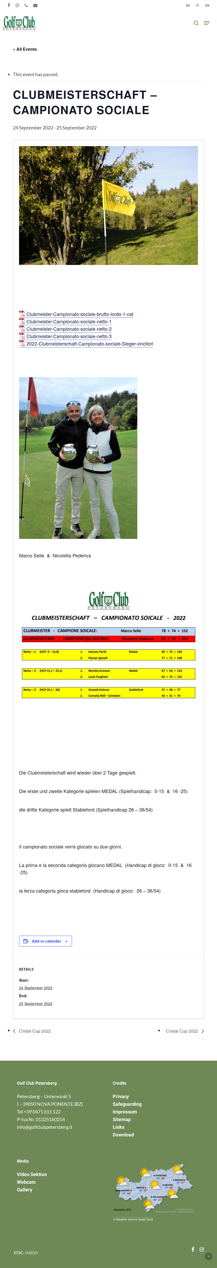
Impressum (125, 1112)
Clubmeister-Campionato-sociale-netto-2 (69, 328)
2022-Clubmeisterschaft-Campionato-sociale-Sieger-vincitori (89, 343)
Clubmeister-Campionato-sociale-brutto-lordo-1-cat (79, 313)
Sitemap (122, 1119)
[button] (207, 23)
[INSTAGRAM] (17, 5)
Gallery (24, 1189)
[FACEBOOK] (9, 5)
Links (118, 1127)
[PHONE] (26, 5)
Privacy (121, 1096)
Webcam (26, 1182)
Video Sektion (32, 1174)
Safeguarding (127, 1104)
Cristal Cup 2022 (34, 1031)
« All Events (25, 49)
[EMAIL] (35, 5)
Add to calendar (46, 941)
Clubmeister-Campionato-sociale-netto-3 (69, 336)
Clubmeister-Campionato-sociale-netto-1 (69, 321)
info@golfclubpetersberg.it (45, 1127)
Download (123, 1135)
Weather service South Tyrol (134, 1219)
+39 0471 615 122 (42, 1112)
